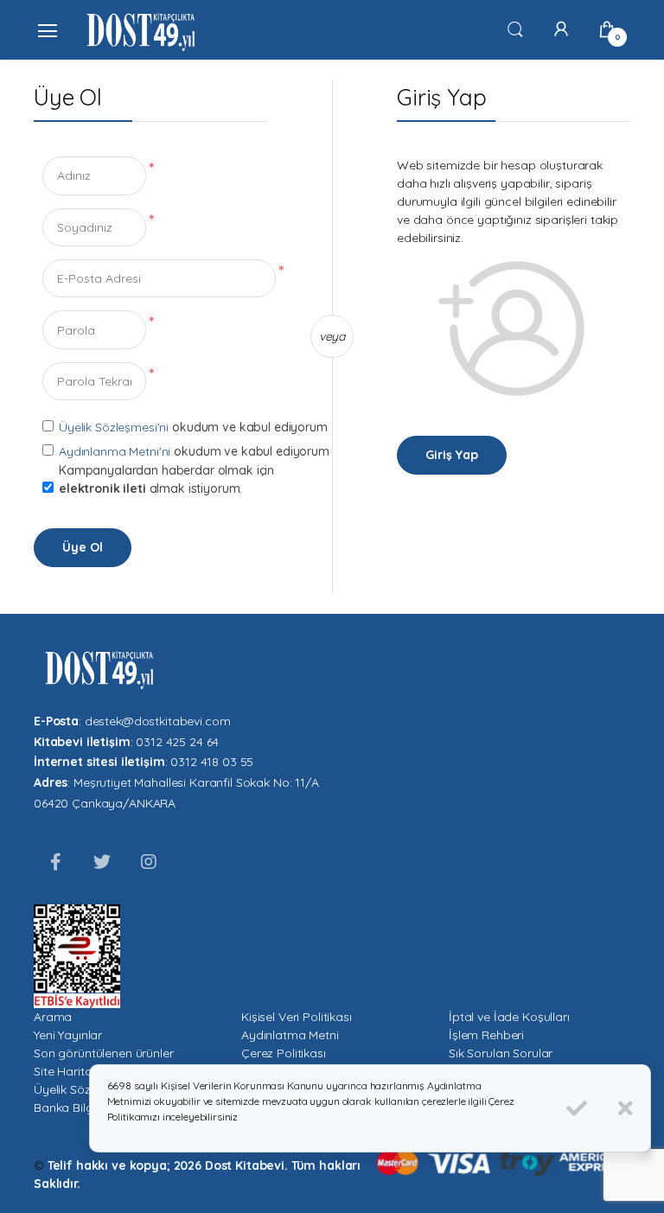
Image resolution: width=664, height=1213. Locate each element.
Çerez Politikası (283, 1053)
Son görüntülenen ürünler (104, 1053)
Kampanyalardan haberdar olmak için (166, 479)
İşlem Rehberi (486, 1035)
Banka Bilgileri (73, 1107)
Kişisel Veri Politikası (296, 1017)
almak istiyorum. (150, 488)
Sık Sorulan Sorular (500, 1053)
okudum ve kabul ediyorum (250, 427)
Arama (53, 1017)
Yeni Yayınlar (68, 1035)
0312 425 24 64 (177, 742)
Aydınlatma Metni (290, 1035)
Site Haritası (67, 1071)
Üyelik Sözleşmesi (83, 1089)
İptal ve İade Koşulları (509, 1017)
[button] (515, 28)
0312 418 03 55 (211, 761)
